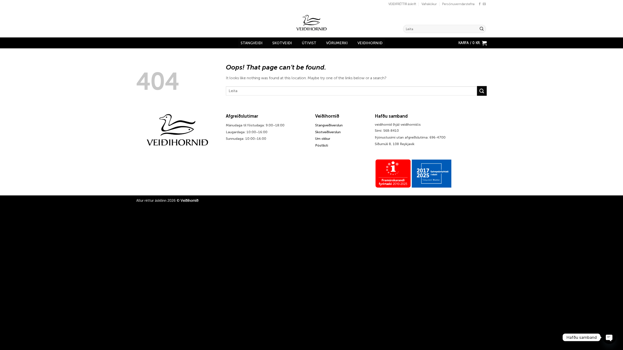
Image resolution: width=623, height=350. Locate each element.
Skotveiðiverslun (328, 132)
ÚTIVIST (309, 43)
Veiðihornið (370, 43)
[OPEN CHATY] (609, 337)
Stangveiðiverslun (329, 125)
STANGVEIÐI (252, 43)
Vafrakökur (429, 4)
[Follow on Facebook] (479, 4)
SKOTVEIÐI (282, 43)
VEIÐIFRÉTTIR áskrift (402, 4)
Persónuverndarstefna (458, 4)
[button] (472, 42)
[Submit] (481, 29)
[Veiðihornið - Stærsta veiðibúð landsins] (311, 22)
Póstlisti (321, 145)
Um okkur (322, 139)
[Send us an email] (484, 4)
